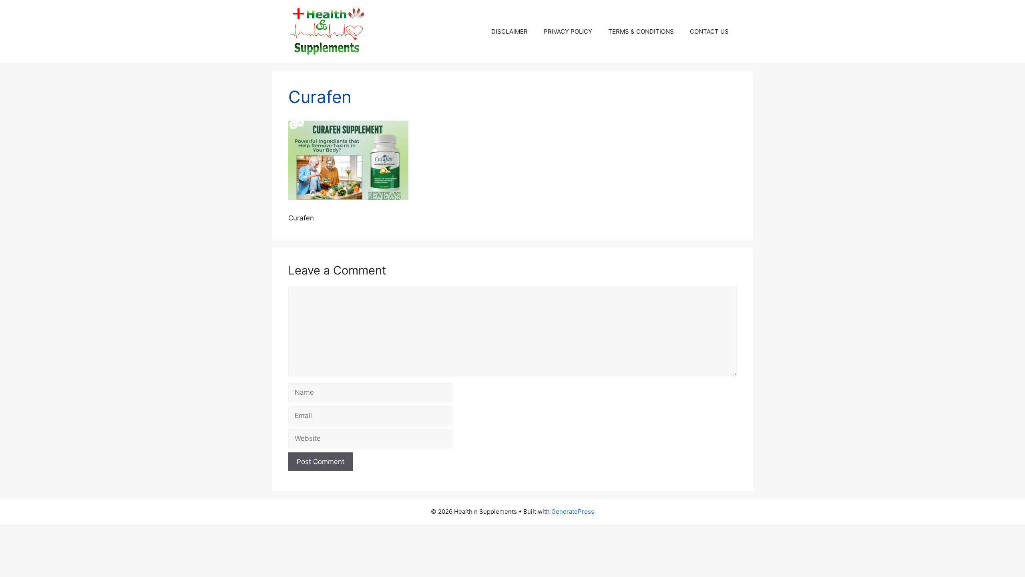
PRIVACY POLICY (568, 31)
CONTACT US (709, 31)
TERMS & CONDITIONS (641, 31)
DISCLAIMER (509, 31)
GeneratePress (572, 511)
